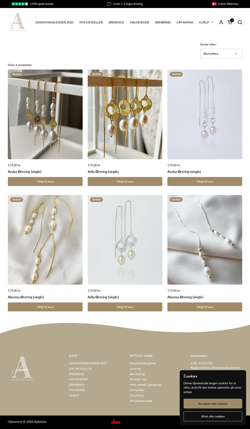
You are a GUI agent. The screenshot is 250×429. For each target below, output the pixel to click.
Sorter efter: (208, 44)
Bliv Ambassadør (141, 400)
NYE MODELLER (80, 368)
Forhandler (137, 390)
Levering (135, 368)
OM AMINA (77, 390)
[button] (239, 22)
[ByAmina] (17, 22)
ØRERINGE (76, 374)
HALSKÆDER (78, 379)
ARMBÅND (77, 384)
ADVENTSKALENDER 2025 (88, 363)
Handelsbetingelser (143, 363)
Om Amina (137, 395)
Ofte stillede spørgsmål (145, 384)
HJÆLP (74, 395)
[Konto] (221, 22)
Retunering (137, 374)
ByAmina (40, 421)
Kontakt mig (138, 379)
